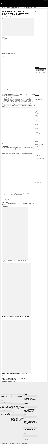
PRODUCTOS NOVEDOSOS (30, 203)
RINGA (4, 204)
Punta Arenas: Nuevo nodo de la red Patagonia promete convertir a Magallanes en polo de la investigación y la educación (30, 421)
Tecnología (28, 7)
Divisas (5, 7)
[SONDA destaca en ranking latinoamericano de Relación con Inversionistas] (30, 427)
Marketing (13, 7)
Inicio (2, 7)
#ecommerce (10, 203)
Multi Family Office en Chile (38, 182)
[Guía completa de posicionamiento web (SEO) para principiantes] (5, 394)
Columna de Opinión (34, 7)
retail (2, 204)
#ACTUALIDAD (6, 203)
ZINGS (6, 204)
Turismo (21, 7)
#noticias (17, 203)
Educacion (8, 7)
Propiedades (17, 7)
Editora (6, 38)
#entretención (14, 203)
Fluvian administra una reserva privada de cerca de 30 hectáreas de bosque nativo (15, 260)
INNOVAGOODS (20, 203)
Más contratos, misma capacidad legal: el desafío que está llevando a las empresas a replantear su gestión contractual (17, 409)
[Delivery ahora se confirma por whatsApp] (30, 435)
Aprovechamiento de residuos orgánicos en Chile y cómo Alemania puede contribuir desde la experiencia (29, 401)
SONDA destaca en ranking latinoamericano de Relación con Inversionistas (29, 431)
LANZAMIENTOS (24, 203)
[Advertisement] (34, 4)
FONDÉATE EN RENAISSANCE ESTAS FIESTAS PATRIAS (9, 379)
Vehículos (24, 7)
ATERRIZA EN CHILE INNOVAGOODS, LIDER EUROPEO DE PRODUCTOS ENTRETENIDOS (13, 378)
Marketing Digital (5, 443)
